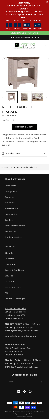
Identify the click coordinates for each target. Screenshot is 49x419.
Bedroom (9, 197)
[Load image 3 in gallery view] (37, 97)
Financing (9, 259)
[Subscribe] (41, 382)
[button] (3, 46)
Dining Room (11, 191)
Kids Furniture (11, 208)
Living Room (10, 185)
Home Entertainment (15, 225)
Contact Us (10, 264)
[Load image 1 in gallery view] (11, 97)
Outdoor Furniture (13, 237)
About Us (9, 253)
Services (9, 276)
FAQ (7, 293)
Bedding (9, 220)
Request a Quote (24, 126)
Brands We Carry (13, 287)
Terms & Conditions (14, 270)
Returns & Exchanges (15, 298)
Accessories (10, 231)
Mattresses (10, 203)
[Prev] (3, 97)
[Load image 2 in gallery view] (24, 97)
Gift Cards (10, 281)
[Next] (46, 97)
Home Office (11, 214)
